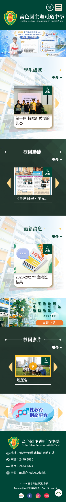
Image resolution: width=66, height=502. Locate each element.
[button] (8, 103)
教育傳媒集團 (33, 488)
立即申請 (49, 322)
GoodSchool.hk (49, 488)
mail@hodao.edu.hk (32, 472)
